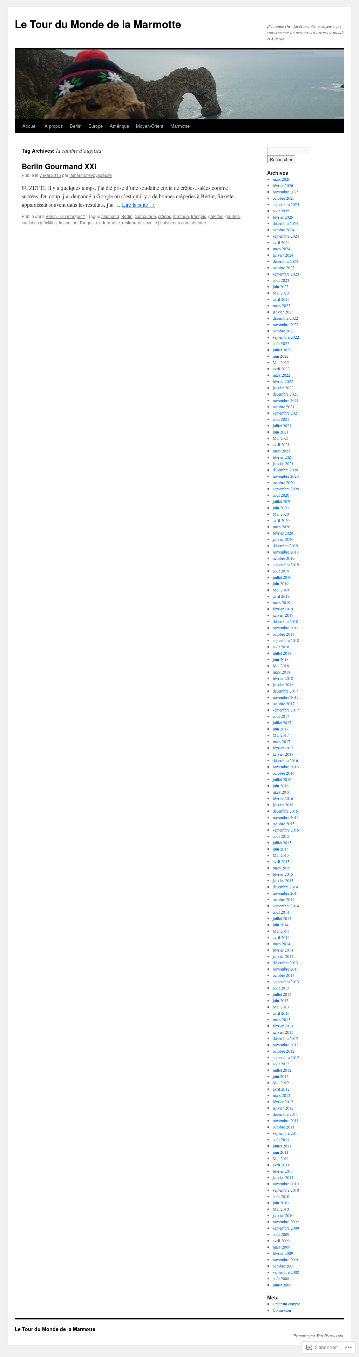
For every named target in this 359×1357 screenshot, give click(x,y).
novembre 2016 (286, 766)
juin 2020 (281, 507)
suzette (150, 222)
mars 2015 (281, 868)
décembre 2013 (285, 962)
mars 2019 (281, 602)
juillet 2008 (282, 1285)
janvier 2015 (283, 880)
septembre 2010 (286, 1190)
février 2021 (283, 457)
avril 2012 (281, 1089)
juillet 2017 (282, 722)
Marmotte (180, 126)
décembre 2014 (285, 886)
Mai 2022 (281, 362)
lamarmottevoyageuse (90, 175)
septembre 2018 (286, 640)
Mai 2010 (281, 1209)
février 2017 (283, 747)
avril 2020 (281, 520)
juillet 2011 (282, 1146)
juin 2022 (281, 356)
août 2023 (281, 280)
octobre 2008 (283, 1266)
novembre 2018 (286, 627)
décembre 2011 (285, 1114)
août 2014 (281, 912)
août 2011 (281, 1139)
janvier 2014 (283, 956)
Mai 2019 (281, 590)
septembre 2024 (286, 236)
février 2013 (283, 1025)
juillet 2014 (282, 918)
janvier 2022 (283, 387)
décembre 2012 (285, 1038)
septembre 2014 (286, 905)
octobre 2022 (283, 330)
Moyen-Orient (149, 126)
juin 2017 (281, 729)
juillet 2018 (282, 653)
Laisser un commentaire (183, 222)
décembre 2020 (285, 469)
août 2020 (281, 495)
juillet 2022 (282, 349)
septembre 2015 (286, 830)
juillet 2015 (282, 842)
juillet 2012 (282, 1070)
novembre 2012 (286, 1044)
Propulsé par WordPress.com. (318, 1335)
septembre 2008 (286, 1272)
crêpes (164, 216)
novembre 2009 (286, 1221)
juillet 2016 (282, 779)
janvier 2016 (283, 804)
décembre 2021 (285, 394)
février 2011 (283, 1171)
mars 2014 (281, 943)
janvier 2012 (283, 1108)
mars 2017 (281, 741)
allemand (110, 216)
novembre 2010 (286, 1183)
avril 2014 (281, 937)
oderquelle (109, 222)
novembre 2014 (286, 893)
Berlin (75, 126)
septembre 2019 (286, 564)
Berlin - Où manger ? (65, 216)
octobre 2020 (283, 482)
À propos (54, 126)
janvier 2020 (283, 539)
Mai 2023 (281, 293)
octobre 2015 (283, 823)
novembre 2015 (286, 817)
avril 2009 (281, 1240)
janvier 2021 (283, 463)
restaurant (131, 222)
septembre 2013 (286, 981)
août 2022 (281, 343)
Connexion (282, 1310)
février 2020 (283, 533)
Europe (95, 126)
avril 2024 (281, 242)
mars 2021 (281, 451)
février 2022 (283, 381)
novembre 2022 (286, 324)
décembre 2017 (285, 691)
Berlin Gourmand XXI (59, 166)
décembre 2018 (285, 621)
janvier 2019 (283, 615)
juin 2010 (281, 1202)
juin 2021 (281, 432)
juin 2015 (281, 849)
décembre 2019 (285, 545)
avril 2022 (281, 368)
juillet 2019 (282, 577)
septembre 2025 (286, 204)
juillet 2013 (282, 994)
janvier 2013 (283, 1032)
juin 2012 (281, 1076)
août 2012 (281, 1063)
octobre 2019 (283, 558)
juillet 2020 (282, 501)
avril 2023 (281, 299)
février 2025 (283, 217)
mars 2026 (281, 179)
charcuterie (145, 216)
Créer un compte (286, 1303)
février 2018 (283, 678)
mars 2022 (281, 375)
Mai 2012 (281, 1082)
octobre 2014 (283, 899)
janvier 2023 (283, 312)
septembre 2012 (286, 1057)
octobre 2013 (283, 975)
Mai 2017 (281, 735)
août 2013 (281, 988)
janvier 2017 (283, 754)
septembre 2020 (286, 488)
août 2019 (281, 571)
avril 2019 (281, 596)
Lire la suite (138, 204)
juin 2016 (281, 785)
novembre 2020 (286, 476)
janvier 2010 (283, 1215)
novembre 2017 (286, 697)
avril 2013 (281, 1013)
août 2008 (281, 1278)
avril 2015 (281, 861)
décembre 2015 (285, 811)
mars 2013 (281, 1019)
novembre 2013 (286, 969)
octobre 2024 (283, 229)
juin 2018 (281, 659)
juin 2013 (281, 1000)
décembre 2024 (285, 223)
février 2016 (283, 798)
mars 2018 (281, 672)
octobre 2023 (283, 267)
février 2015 (283, 874)
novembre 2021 (286, 400)
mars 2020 (281, 526)
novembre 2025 (286, 191)
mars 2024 (281, 248)
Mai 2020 (281, 514)
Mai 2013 (281, 1007)
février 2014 (283, 950)
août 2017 (281, 716)
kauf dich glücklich (39, 222)
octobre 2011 (283, 1127)
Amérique (119, 126)
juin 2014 (281, 924)
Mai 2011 (281, 1158)
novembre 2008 (286, 1259)
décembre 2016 (285, 760)
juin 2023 (281, 286)
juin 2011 (281, 1152)
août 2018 (281, 646)
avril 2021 (281, 444)
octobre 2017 (283, 703)
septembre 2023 (286, 274)
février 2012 (283, 1101)
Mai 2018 (281, 665)
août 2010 (281, 1196)
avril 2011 (281, 1164)
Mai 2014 (281, 931)
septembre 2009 (286, 1228)
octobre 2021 (283, 406)
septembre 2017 (286, 710)
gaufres (232, 216)
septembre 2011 (286, 1133)
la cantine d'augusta (78, 222)
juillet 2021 (282, 425)
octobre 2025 (283, 198)
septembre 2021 (286, 413)
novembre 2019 (286, 552)
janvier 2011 (283, 1177)
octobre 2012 (283, 1051)
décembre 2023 (285, 261)
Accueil (30, 126)
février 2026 (283, 185)
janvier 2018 (283, 684)
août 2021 (281, 419)
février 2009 (283, 1253)
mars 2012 (281, 1095)
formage (181, 216)
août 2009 (281, 1234)
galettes (215, 216)
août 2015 (281, 836)
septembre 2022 (286, 337)
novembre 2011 (286, 1120)
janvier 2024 (283, 255)
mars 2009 (281, 1247)
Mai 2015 (281, 855)
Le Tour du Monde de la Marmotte (98, 23)
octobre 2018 (283, 634)
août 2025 (281, 210)
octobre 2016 (283, 773)
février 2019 (283, 608)
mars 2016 (281, 792)
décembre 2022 (285, 318)
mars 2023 (281, 305)
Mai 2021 (281, 438)
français (198, 216)
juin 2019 (281, 583)
